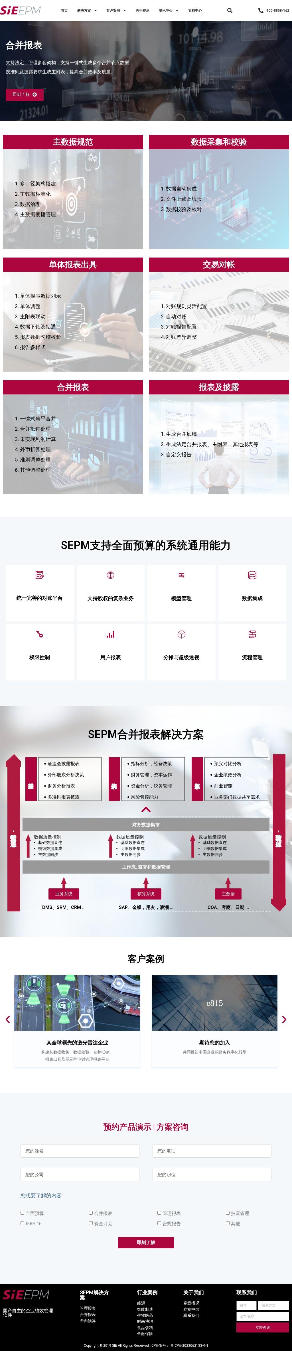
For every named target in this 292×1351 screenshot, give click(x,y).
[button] (230, 10)
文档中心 (195, 11)
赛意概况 (191, 1303)
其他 (235, 1223)
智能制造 (145, 1309)
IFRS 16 (34, 1223)
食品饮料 (145, 1327)
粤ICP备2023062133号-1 (189, 1346)
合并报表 (103, 1213)
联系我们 (191, 1315)
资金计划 (103, 1223)
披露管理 (240, 1213)
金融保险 (145, 1333)
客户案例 (113, 11)
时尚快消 (145, 1321)
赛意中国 (191, 1309)
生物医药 (145, 1315)
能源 (141, 1303)
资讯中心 (166, 11)
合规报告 (172, 1223)
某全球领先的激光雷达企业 (77, 1043)
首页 (64, 11)
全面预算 (35, 1213)
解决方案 (84, 11)
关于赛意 (142, 11)
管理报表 (172, 1213)
